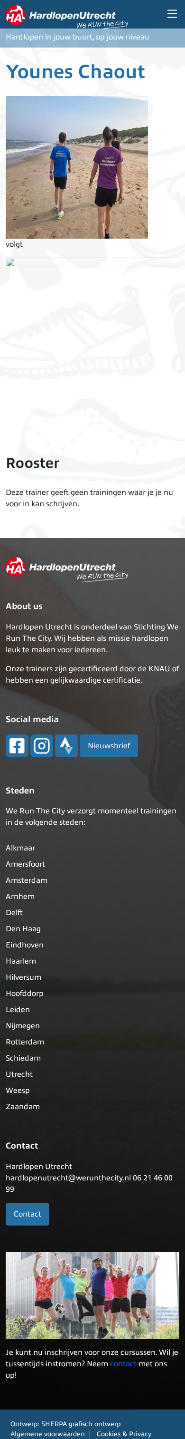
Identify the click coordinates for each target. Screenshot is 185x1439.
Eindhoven (25, 945)
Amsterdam (26, 880)
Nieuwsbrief (109, 746)
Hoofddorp (25, 993)
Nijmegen (23, 1026)
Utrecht (19, 1074)
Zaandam (23, 1106)
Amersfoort (25, 864)
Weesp (18, 1090)
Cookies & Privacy (124, 1434)
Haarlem (21, 961)
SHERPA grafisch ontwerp (80, 1424)
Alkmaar (20, 848)
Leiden (18, 1009)
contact (123, 1364)
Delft (14, 912)
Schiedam (23, 1058)
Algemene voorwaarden (47, 1434)
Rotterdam (25, 1042)
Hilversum (23, 977)
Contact (27, 1214)
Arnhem (20, 896)
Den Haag (23, 929)
